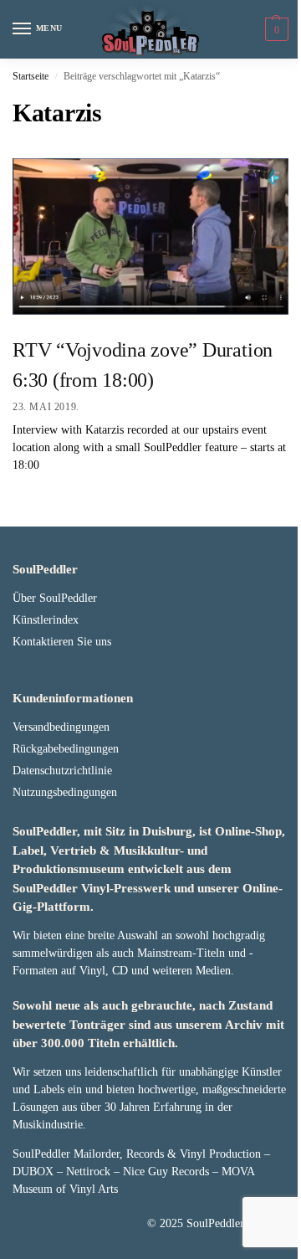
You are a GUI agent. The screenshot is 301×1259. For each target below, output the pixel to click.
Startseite (30, 76)
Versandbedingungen (61, 727)
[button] (274, 29)
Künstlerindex (46, 620)
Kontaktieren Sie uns (62, 641)
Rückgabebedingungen (66, 749)
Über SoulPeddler (55, 598)
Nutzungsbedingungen (65, 792)
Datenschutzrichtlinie (62, 770)
